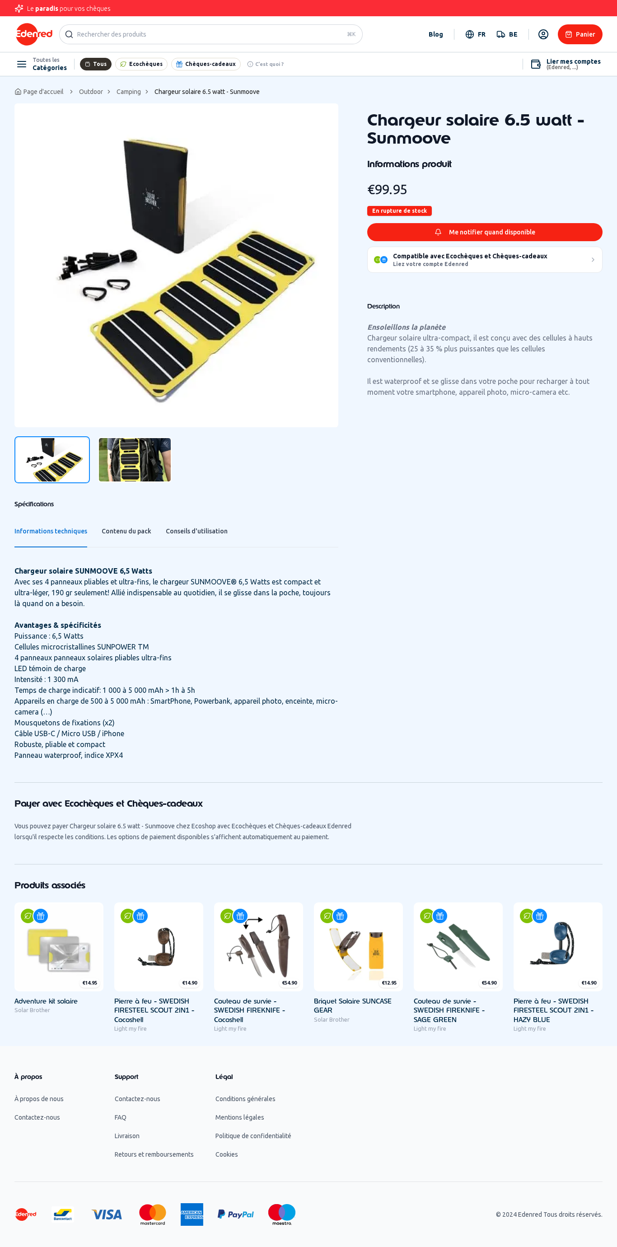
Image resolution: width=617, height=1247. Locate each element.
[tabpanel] (176, 265)
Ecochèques (146, 64)
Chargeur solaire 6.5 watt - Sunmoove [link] (207, 91)
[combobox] (475, 34)
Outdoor (91, 91)
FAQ (120, 1117)
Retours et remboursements (154, 1154)
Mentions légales (239, 1117)
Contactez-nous (37, 1117)
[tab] (52, 459)
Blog (436, 34)
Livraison (127, 1136)
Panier (585, 34)
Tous (100, 64)
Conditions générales (245, 1098)
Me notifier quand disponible (492, 232)
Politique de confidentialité (253, 1136)
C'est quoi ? (269, 64)
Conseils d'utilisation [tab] (197, 531)
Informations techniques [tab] (50, 531)
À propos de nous (39, 1098)
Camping (129, 91)
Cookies (226, 1154)
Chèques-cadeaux (210, 64)
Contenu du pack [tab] (126, 531)
